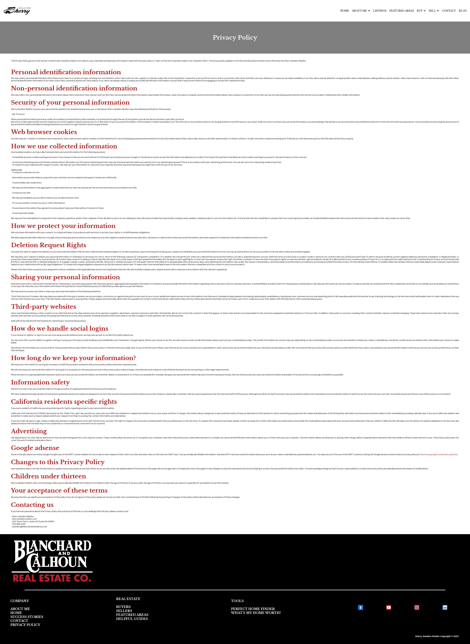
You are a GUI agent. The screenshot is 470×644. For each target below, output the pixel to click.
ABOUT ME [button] (360, 10)
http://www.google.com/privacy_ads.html (438, 454)
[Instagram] (416, 607)
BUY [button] (420, 10)
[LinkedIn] (445, 607)
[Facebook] (360, 607)
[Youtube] (388, 607)
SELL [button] (432, 10)
